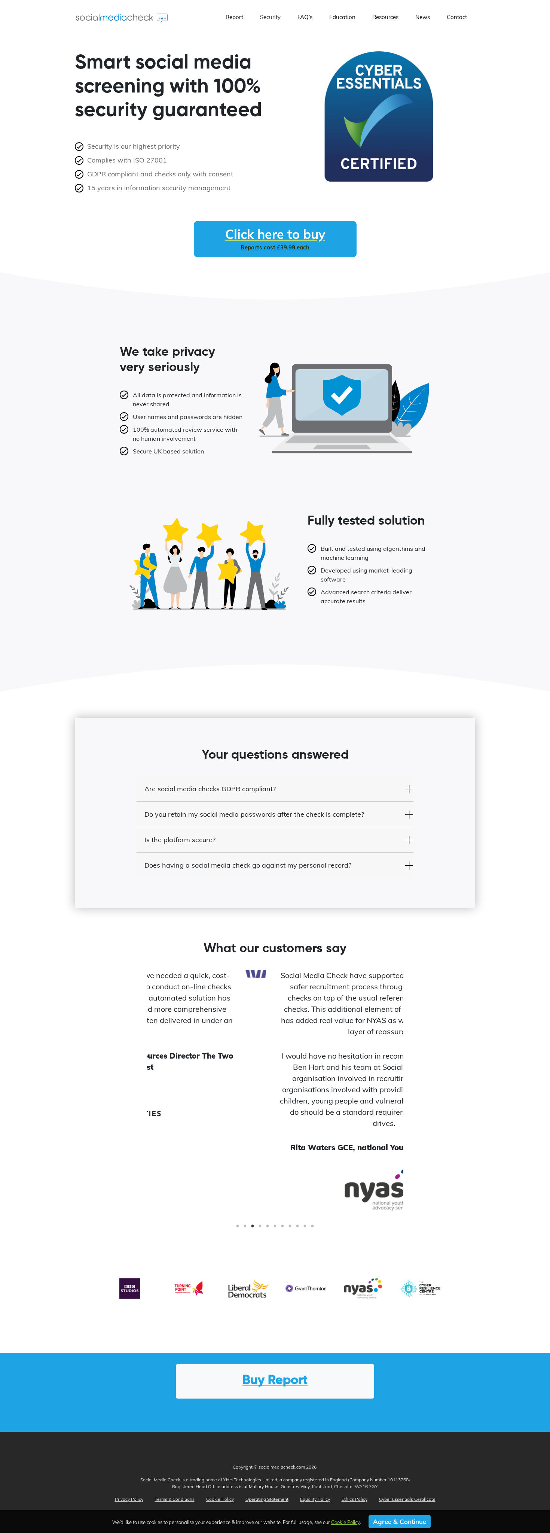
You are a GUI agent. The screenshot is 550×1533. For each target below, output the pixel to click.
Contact (457, 17)
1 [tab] (237, 1228)
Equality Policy (315, 1499)
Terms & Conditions (175, 1499)
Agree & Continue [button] (399, 1522)
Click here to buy (275, 238)
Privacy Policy (129, 1499)
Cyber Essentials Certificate (407, 1499)
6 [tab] (275, 1228)
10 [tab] (305, 1228)
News (422, 17)
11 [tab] (312, 1228)
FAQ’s (304, 17)
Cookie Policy (220, 1499)
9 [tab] (297, 1228)
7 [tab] (282, 1228)
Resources (385, 17)
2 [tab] (245, 1228)
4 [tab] (260, 1228)
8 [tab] (290, 1228)
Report (234, 17)
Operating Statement (266, 1499)
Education (342, 17)
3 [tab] (252, 1228)
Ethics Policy (354, 1499)
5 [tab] (267, 1228)
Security (270, 17)
